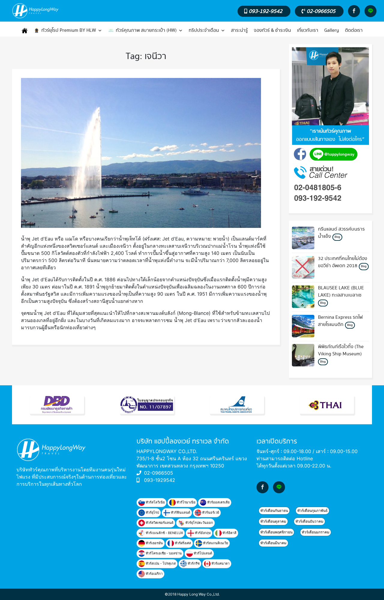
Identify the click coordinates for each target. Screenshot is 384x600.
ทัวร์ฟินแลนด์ (180, 512)
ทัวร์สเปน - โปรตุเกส (160, 563)
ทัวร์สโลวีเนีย (155, 502)
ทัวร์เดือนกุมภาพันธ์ (312, 510)
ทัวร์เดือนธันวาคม (309, 521)
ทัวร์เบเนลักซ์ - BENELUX (164, 533)
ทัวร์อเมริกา (154, 574)
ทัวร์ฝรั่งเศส (182, 543)
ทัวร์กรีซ (193, 563)
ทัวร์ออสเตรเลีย (218, 502)
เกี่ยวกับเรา (307, 30)
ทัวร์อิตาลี (229, 533)
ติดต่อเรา (354, 30)
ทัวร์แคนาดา (220, 563)
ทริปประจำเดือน (204, 30)
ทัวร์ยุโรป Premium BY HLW (68, 30)
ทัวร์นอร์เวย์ (210, 512)
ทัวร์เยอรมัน (154, 543)
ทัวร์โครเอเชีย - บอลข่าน (163, 553)
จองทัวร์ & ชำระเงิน (272, 30)
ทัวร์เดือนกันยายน (274, 510)
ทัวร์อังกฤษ (202, 533)
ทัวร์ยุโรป (152, 512)
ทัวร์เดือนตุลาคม (273, 521)
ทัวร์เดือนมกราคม (315, 532)
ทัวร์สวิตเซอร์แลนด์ (159, 523)
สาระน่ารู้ (239, 30)
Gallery (331, 30)
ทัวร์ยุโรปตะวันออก (198, 523)
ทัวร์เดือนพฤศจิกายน (276, 532)
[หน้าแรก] (25, 31)
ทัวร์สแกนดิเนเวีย (215, 543)
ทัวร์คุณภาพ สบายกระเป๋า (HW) (146, 30)
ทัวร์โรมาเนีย (185, 502)
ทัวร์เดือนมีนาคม (273, 543)
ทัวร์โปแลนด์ (202, 553)
